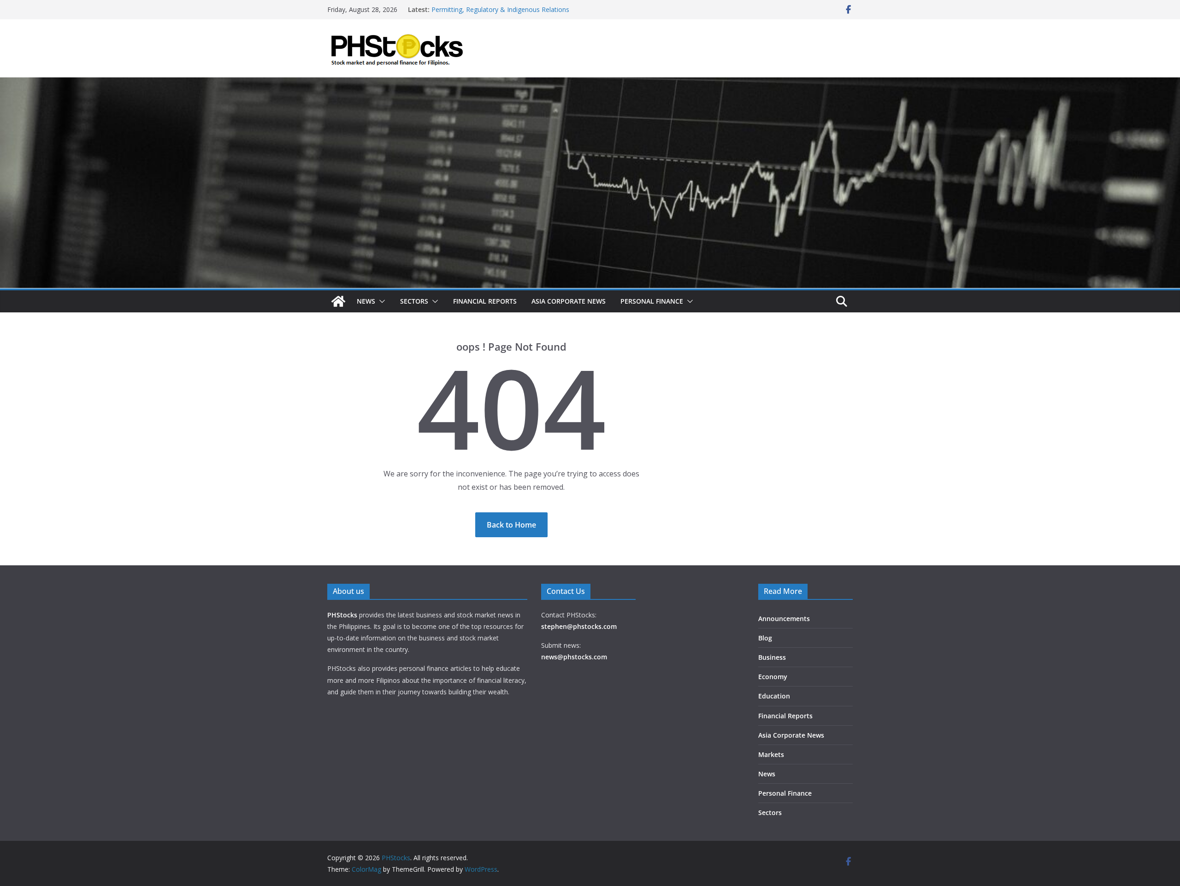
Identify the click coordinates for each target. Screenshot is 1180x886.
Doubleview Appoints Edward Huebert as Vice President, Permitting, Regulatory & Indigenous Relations (515, 14)
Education (774, 696)
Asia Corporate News (568, 301)
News (366, 301)
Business (772, 657)
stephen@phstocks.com (579, 626)
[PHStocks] (590, 84)
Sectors (414, 301)
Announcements (784, 618)
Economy (772, 676)
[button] (380, 301)
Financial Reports (485, 301)
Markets (771, 754)
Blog (765, 638)
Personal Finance (651, 301)
